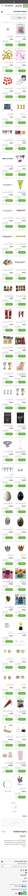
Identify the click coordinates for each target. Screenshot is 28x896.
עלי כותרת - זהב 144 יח (8, 62)
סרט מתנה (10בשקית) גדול (7, 270)
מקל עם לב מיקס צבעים (8, 140)
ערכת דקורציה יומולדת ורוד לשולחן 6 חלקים (8, 582)
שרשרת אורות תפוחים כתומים (8, 608)
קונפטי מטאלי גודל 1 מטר (21, 244)
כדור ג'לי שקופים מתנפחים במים (20, 37)
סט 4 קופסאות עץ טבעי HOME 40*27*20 (21, 374)
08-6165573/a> (9, 6)
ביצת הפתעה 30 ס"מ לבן (8, 503)
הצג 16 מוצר (7, 791)
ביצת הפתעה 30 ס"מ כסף (8, 529)
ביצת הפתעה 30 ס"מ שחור (20, 503)
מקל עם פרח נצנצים (22, 166)
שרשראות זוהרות (10, 36)
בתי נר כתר (23, 659)
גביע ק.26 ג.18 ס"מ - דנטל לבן (21, 478)
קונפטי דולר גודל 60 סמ (8, 244)
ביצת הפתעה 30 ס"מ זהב (21, 529)
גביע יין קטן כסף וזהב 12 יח (20, 399)
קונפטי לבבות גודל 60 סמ (8, 218)
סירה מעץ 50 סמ (9, 737)
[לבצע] (3, 866)
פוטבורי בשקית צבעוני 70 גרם (21, 296)
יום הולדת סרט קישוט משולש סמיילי (22, 193)
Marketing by (18, 886)
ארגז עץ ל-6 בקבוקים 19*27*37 (9, 763)
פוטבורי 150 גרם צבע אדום (8, 322)
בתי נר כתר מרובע (9, 685)
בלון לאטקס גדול (22, 788)
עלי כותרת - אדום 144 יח (8, 88)
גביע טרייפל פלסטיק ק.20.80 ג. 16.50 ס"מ (22, 426)
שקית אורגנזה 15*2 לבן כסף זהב (21, 141)
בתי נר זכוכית (10, 633)
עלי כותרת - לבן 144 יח (21, 88)
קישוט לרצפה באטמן (22, 607)
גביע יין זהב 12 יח (22, 114)
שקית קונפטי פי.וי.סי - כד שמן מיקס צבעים (21, 712)
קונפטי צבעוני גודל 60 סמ (21, 218)
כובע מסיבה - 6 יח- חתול (21, 737)
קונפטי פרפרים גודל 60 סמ (8, 192)
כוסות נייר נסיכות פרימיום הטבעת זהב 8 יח (21, 763)
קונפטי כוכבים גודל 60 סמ (21, 270)
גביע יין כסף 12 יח (9, 399)
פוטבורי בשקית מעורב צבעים (8, 296)
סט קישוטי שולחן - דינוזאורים (22, 582)
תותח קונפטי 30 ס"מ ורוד (21, 62)
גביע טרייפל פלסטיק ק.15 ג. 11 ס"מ (8, 426)
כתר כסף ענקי (10, 555)
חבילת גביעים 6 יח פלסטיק (7, 348)
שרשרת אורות (10, 114)
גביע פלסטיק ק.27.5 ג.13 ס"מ (8, 452)
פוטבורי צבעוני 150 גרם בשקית (21, 348)
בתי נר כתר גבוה (10, 659)
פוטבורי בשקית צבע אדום (21, 322)
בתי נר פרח (23, 685)
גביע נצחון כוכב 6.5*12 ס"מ (21, 634)
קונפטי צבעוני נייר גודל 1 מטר (8, 167)
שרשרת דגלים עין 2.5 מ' (8, 477)
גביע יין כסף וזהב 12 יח (8, 373)
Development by (15, 889)
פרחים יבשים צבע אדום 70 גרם (8, 712)
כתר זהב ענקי (23, 555)
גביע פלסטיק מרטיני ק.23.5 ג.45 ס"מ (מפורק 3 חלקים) (20, 452)
